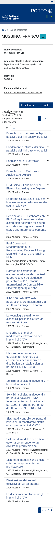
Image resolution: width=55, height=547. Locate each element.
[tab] (7, 128)
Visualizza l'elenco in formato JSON (23, 92)
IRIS (4, 30)
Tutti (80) (45, 105)
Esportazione (28, 105)
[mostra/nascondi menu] (52, 2)
